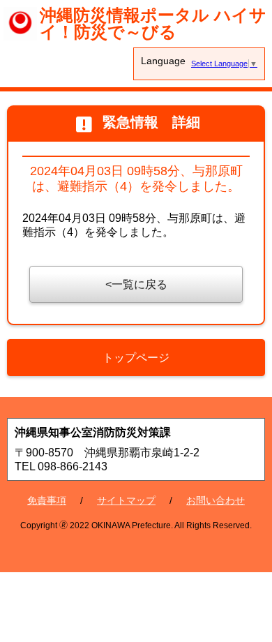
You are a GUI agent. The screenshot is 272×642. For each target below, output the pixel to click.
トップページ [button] (136, 358)
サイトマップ (126, 500)
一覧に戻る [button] (139, 284)
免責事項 (46, 500)
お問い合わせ (215, 500)
